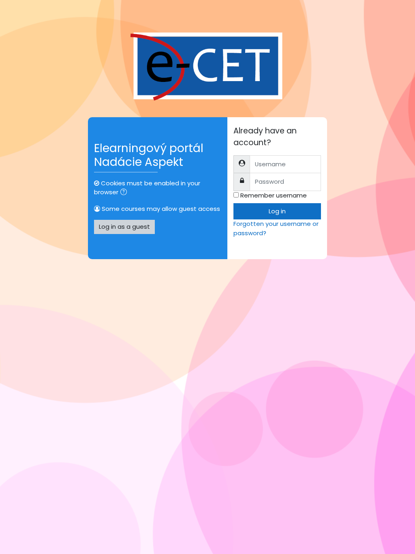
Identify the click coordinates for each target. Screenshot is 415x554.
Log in (277, 211)
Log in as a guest (124, 226)
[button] (125, 193)
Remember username (273, 195)
